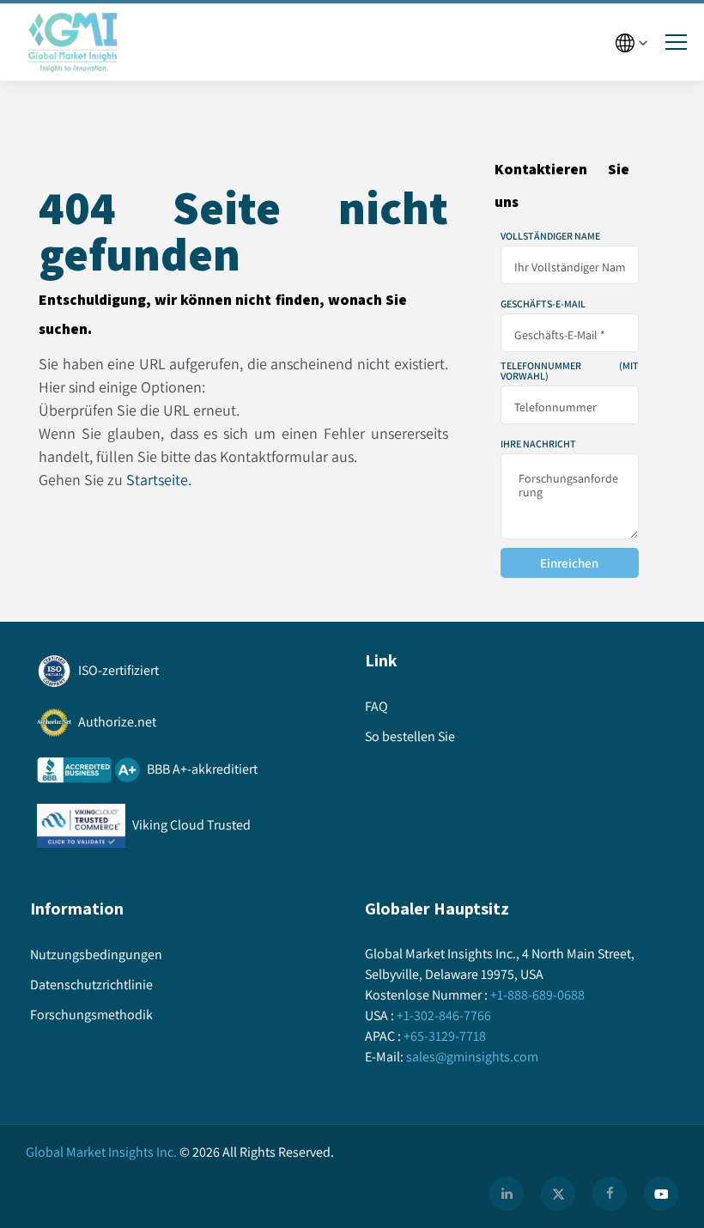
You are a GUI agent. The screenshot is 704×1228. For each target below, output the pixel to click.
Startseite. (158, 479)
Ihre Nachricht (538, 444)
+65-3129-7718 (445, 1036)
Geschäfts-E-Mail (543, 304)
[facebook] (609, 1193)
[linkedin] (506, 1193)
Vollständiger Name (550, 236)
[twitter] (558, 1193)
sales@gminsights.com (472, 1057)
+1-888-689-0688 (537, 995)
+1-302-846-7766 (444, 1015)
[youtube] (661, 1193)
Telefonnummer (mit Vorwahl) (570, 371)
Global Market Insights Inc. (101, 1152)
